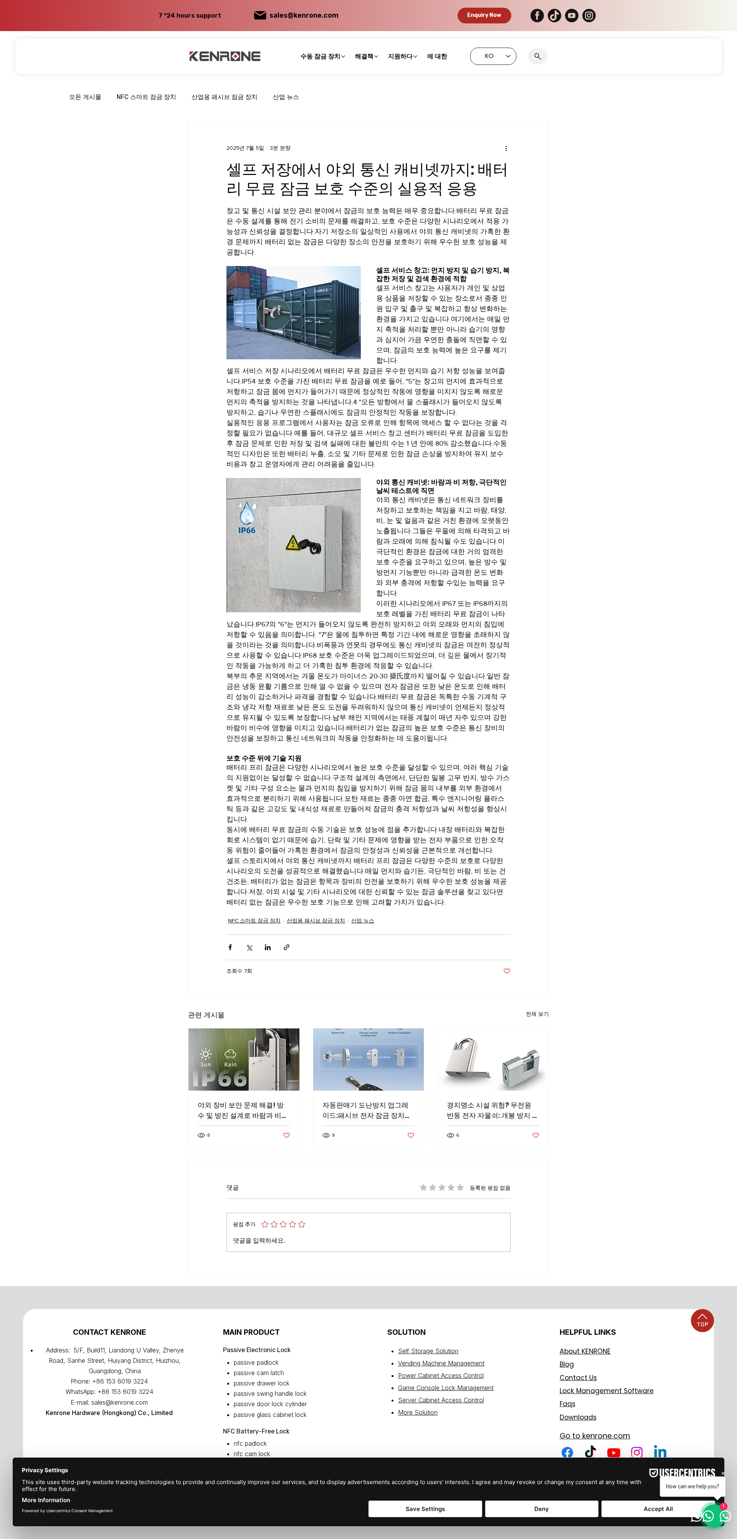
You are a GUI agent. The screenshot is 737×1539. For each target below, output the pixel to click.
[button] (484, 15)
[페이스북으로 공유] (230, 947)
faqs (567, 1403)
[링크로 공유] (286, 947)
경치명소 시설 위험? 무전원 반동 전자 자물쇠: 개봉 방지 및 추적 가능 (493, 1110)
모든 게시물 (85, 97)
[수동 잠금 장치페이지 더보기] (343, 56)
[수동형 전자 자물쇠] (243, 1059)
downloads (578, 1417)
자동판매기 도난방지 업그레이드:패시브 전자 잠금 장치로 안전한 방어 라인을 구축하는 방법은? (366, 1110)
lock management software (607, 1390)
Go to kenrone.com (595, 1436)
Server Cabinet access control (441, 1400)
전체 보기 (537, 1014)
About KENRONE (585, 1351)
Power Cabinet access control (441, 1375)
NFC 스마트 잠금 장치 (146, 97)
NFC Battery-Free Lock (256, 1431)
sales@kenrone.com (304, 15)
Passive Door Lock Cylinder (270, 1404)
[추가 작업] (506, 148)
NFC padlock (250, 1443)
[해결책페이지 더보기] (376, 56)
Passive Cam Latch (259, 1373)
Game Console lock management (446, 1388)
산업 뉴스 (286, 97)
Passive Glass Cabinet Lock (270, 1414)
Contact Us (578, 1377)
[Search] (537, 56)
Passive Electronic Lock (257, 1350)
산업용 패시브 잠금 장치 (225, 97)
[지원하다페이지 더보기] (415, 56)
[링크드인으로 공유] (267, 947)
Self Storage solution (428, 1351)
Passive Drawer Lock (261, 1383)
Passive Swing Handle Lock (270, 1393)
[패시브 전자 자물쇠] (493, 1059)
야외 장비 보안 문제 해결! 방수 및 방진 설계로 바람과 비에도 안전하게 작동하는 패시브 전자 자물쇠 (243, 1110)
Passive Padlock (256, 1362)
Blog (567, 1364)
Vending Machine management (441, 1363)
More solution (418, 1412)
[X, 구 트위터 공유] (249, 947)
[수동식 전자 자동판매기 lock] (368, 1059)
